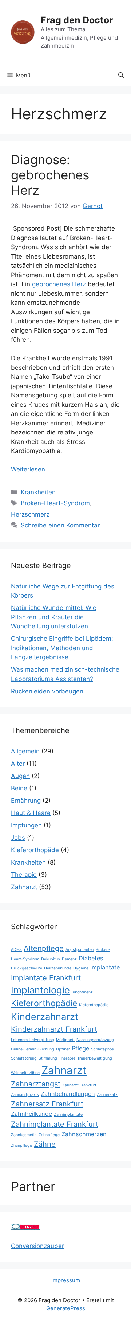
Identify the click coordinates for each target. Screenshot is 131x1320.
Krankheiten (38, 492)
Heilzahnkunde (57, 968)
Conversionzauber (37, 1246)
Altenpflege (44, 948)
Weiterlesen (28, 469)
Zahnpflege (49, 1135)
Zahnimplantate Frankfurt (54, 1124)
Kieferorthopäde (35, 850)
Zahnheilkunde (31, 1113)
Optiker (63, 1049)
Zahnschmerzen (84, 1134)
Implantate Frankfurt (46, 977)
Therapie (24, 874)
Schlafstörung (24, 1058)
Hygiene (80, 968)
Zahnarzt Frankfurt (79, 1085)
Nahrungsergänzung (95, 1039)
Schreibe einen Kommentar (60, 525)
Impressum (65, 1280)
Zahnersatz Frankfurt (47, 1104)
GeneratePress (65, 1308)
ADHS (16, 949)
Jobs (18, 837)
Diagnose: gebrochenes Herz (50, 175)
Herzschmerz (30, 514)
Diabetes (91, 958)
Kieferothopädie (93, 1005)
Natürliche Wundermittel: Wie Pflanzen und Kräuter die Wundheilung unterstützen (53, 617)
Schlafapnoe (102, 1049)
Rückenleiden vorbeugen (47, 691)
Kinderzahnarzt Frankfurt (54, 1029)
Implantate (105, 967)
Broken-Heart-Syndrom (55, 503)
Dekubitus (50, 959)
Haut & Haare (31, 813)
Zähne (45, 1144)
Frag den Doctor (77, 20)
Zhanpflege (21, 1145)
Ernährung (26, 800)
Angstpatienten (80, 949)
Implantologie (40, 990)
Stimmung (48, 1058)
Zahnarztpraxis (25, 1094)
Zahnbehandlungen (68, 1093)
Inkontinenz (82, 992)
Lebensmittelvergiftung (32, 1039)
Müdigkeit (65, 1039)
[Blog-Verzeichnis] (25, 1227)
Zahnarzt (24, 887)
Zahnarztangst (35, 1084)
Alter (18, 763)
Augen (20, 776)
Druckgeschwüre (26, 968)
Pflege (80, 1048)
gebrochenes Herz (59, 284)
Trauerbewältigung (94, 1058)
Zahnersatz (107, 1094)
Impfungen (26, 825)
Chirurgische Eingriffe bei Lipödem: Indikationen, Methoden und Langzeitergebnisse (62, 648)
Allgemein (25, 751)
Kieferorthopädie (44, 1003)
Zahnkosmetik (24, 1135)
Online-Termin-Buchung (32, 1049)
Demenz (69, 959)
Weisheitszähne (25, 1072)
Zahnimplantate (68, 1114)
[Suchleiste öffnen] (121, 75)
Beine (19, 788)
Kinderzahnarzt (44, 1016)
